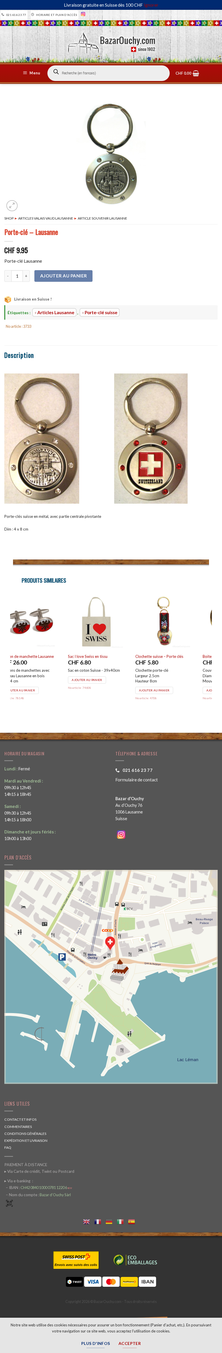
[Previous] (13, 655)
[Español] (133, 1221)
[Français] (100, 1221)
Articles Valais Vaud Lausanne (45, 218)
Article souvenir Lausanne (102, 218)
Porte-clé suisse (101, 312)
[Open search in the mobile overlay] (109, 73)
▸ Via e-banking (17, 1181)
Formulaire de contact (136, 779)
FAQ (7, 1147)
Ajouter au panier (63, 275)
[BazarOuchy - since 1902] (111, 41)
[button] (32, 73)
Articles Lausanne (55, 312)
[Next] (208, 655)
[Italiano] (122, 1221)
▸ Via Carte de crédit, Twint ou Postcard (39, 1171)
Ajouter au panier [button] (33, 690)
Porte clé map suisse (99, 656)
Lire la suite (95, 680)
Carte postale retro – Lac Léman (176, 656)
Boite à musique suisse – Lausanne (43, 656)
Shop (9, 218)
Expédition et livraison (25, 1140)
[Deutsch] (111, 1221)
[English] (88, 1221)
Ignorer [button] (151, 5)
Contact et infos (20, 1119)
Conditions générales (25, 1133)
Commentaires (18, 1126)
